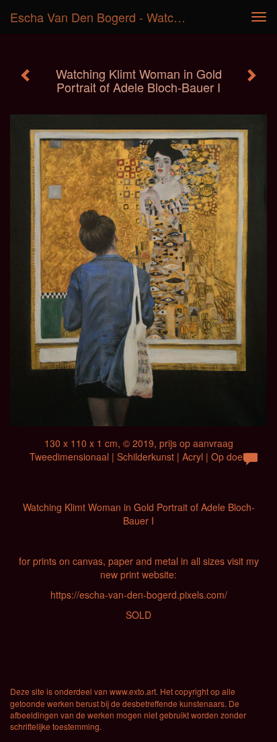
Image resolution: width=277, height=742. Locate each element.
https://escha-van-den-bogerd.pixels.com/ (138, 594)
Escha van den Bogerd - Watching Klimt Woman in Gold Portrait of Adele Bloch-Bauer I (105, 17)
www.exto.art (133, 691)
